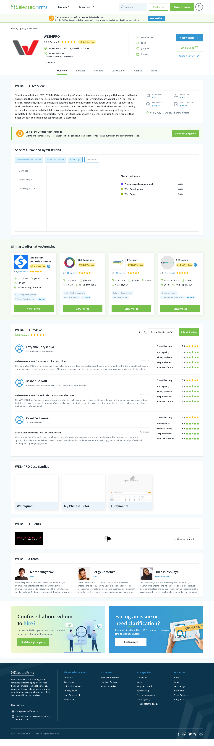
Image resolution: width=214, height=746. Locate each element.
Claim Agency (143, 699)
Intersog (132, 259)
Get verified (156, 18)
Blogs (176, 677)
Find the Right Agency (33, 642)
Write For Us (70, 699)
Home (14, 28)
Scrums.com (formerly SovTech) (40, 259)
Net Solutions (86, 259)
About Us (68, 677)
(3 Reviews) (22, 271)
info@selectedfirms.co (27, 711)
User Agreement (72, 695)
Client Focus (25, 179)
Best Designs (180, 686)
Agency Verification (146, 695)
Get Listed (158, 6)
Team (154, 70)
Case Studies (118, 70)
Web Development (55, 160)
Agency (22, 28)
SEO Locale (182, 259)
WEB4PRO (33, 28)
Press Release (181, 695)
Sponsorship (143, 690)
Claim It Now (49, 62)
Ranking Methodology (147, 703)
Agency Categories (110, 677)
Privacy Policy (71, 690)
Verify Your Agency (185, 133)
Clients (138, 70)
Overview (62, 70)
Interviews (179, 690)
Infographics (180, 699)
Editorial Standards (73, 686)
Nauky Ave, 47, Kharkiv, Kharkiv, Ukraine (69, 48)
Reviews (98, 70)
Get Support (131, 641)
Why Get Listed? (145, 686)
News (176, 681)
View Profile (33, 308)
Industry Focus (27, 188)
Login (139, 681)
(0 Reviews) (169, 272)
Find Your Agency (109, 681)
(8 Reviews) (71, 272)
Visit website (187, 37)
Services (80, 70)
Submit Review (188, 332)
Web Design (75, 160)
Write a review (182, 6)
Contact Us (69, 681)
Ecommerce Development (29, 160)
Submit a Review (109, 686)
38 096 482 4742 (56, 53)
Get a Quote (187, 47)
